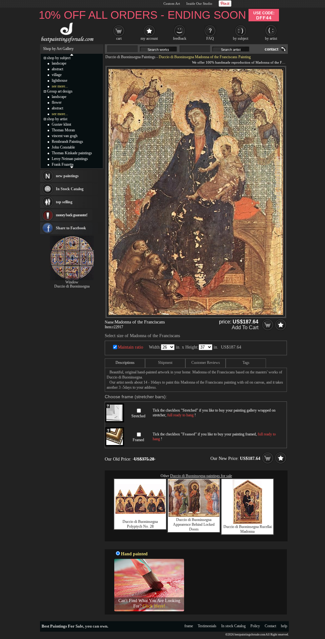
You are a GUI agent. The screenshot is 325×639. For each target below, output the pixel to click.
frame (188, 626)
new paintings (67, 176)
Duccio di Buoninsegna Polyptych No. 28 (140, 524)
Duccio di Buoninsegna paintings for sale (201, 476)
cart (119, 38)
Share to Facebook (71, 228)
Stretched (138, 416)
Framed (138, 440)
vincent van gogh (64, 136)
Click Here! (154, 605)
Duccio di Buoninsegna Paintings (130, 57)
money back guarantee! (71, 215)
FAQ (210, 38)
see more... (60, 86)
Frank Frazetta (62, 164)
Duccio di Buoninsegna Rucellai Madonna (247, 529)
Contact (270, 626)
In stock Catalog (233, 626)
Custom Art (171, 3)
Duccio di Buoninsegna (72, 286)
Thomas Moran (63, 130)
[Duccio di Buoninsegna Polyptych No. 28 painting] (140, 513)
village (57, 75)
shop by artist (57, 119)
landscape (59, 63)
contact (271, 49)
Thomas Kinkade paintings (72, 153)
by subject (240, 38)
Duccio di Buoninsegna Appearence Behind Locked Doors (194, 524)
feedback (179, 38)
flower (57, 102)
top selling (64, 202)
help (284, 626)
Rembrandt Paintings (67, 141)
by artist (271, 38)
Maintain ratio (130, 347)
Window (71, 282)
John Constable (63, 147)
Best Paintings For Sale (62, 626)
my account (149, 38)
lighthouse (59, 80)
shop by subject (58, 58)
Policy (255, 626)
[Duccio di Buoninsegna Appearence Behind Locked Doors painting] (194, 515)
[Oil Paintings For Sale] (66, 42)
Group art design (59, 91)
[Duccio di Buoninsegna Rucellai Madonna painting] (247, 522)
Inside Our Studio (199, 3)
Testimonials (207, 626)
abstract (57, 69)
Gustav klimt (61, 124)
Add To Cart (245, 327)
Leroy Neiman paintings (70, 158)
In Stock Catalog (69, 189)
